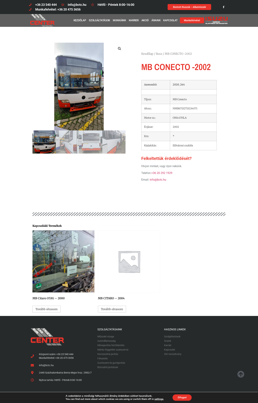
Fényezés (102, 358)
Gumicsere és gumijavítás (111, 362)
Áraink (155, 20)
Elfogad (182, 397)
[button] (119, 48)
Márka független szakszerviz (112, 349)
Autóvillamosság (106, 340)
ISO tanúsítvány (172, 354)
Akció (145, 20)
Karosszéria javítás (107, 354)
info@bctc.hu (158, 179)
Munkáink (119, 20)
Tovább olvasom (46, 309)
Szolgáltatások (99, 20)
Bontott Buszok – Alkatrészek (189, 7)
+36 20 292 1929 (161, 173)
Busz (159, 53)
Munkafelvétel (192, 20)
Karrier (134, 20)
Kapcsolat (170, 20)
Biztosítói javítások (107, 367)
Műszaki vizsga (105, 336)
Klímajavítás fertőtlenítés (110, 345)
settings (158, 399)
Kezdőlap (80, 20)
